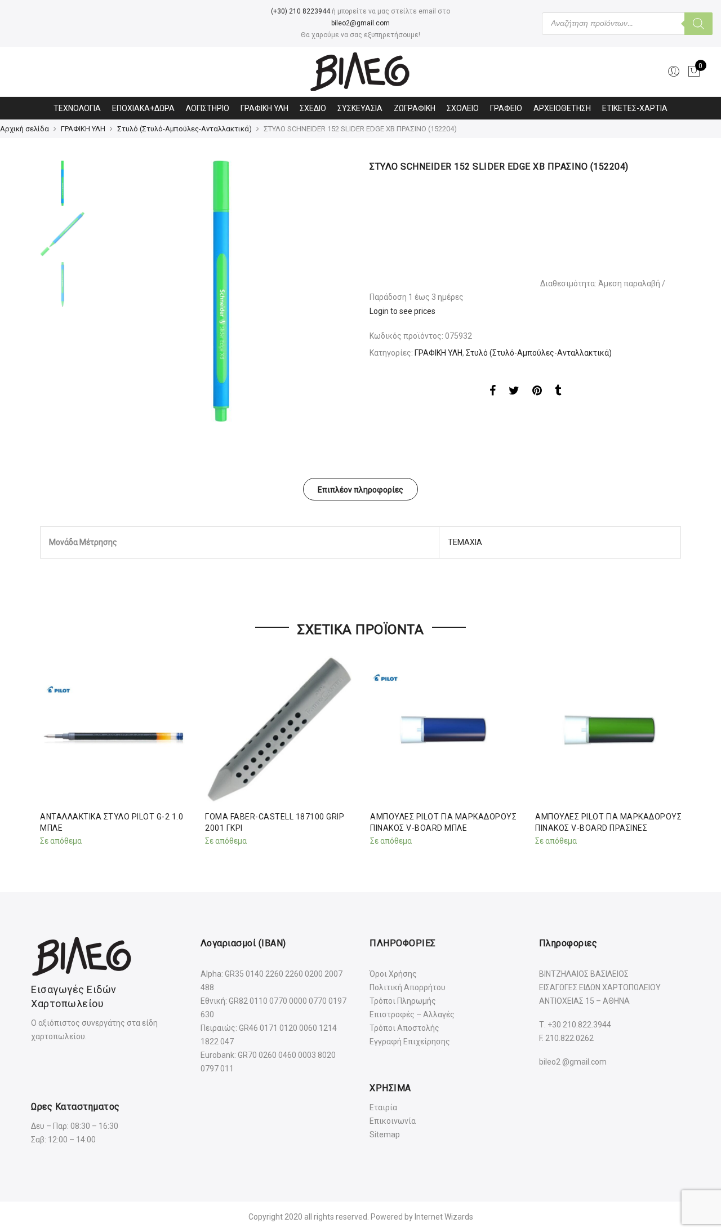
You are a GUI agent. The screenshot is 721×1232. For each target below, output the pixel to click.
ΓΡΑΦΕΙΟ (506, 108)
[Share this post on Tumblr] (558, 392)
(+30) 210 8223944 (300, 11)
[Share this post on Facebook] (492, 392)
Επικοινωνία (393, 1120)
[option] (221, 291)
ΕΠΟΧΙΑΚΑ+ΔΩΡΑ (143, 108)
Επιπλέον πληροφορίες (360, 489)
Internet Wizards (444, 1216)
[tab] (360, 489)
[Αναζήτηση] (698, 23)
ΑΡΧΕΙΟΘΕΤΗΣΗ (562, 108)
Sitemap (385, 1134)
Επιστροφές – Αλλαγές (412, 1014)
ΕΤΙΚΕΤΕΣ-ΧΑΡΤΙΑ (634, 108)
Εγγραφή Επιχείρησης (410, 1041)
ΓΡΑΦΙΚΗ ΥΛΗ (264, 108)
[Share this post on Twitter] (514, 392)
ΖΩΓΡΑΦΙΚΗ (414, 108)
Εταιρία (383, 1107)
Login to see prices (402, 311)
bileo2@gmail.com (360, 23)
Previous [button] (118, 291)
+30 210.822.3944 (579, 1024)
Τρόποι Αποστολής (404, 1027)
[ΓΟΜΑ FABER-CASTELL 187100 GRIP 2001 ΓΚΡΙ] (278, 729)
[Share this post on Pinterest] (537, 392)
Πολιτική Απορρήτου (408, 987)
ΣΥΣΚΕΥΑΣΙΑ (359, 108)
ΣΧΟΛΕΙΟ (463, 108)
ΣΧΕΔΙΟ (313, 108)
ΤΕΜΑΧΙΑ (465, 542)
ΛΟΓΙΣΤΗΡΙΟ (207, 108)
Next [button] (332, 291)
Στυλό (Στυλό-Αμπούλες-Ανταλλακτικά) (184, 129)
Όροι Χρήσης (393, 973)
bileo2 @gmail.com (573, 1061)
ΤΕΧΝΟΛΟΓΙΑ (77, 108)
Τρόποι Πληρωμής (403, 1000)
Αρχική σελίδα (24, 129)
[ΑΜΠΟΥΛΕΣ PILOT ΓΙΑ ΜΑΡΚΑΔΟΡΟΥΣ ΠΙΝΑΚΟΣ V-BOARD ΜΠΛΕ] (443, 729)
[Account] (673, 71)
